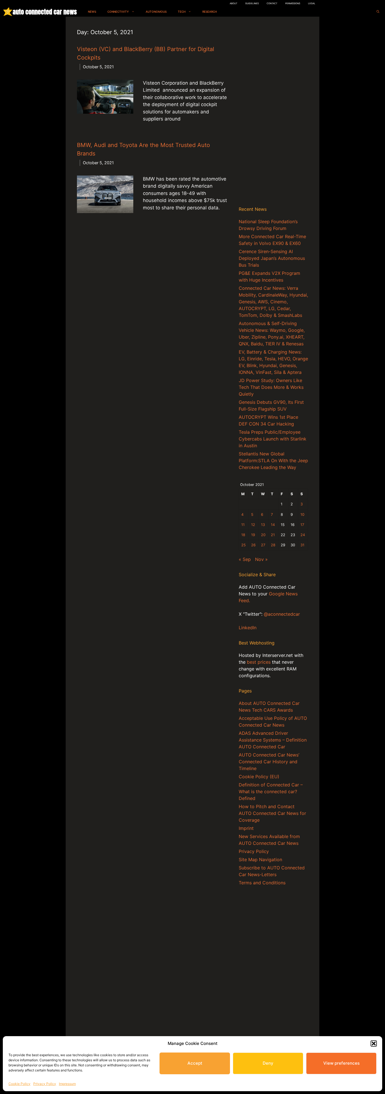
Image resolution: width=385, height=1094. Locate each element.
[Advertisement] (273, 112)
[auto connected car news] (8, 12)
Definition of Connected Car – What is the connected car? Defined (271, 791)
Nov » (261, 559)
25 (243, 545)
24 (302, 535)
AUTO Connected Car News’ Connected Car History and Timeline (269, 761)
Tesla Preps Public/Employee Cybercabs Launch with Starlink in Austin (272, 438)
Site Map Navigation (260, 859)
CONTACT (272, 3)
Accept (194, 1063)
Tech (181, 11)
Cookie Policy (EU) (259, 776)
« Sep (245, 559)
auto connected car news (45, 11)
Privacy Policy (44, 1084)
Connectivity (118, 11)
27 (263, 545)
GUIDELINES (252, 3)
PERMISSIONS (292, 3)
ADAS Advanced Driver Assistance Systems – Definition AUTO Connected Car (273, 739)
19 (253, 535)
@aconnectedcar (282, 614)
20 (263, 535)
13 (263, 525)
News (92, 11)
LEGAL (311, 3)
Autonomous (156, 11)
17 (302, 525)
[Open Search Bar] (378, 12)
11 (243, 525)
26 (253, 545)
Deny (268, 1063)
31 (302, 545)
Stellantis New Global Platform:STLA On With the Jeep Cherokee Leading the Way (273, 460)
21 (273, 535)
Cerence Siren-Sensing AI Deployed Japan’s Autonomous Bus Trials (272, 258)
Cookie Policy (19, 1084)
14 (273, 525)
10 (302, 514)
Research (209, 11)
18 (243, 535)
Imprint (246, 828)
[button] (374, 1043)
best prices (259, 662)
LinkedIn (247, 627)
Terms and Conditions (262, 882)
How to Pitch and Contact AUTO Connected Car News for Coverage (272, 813)
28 (273, 545)
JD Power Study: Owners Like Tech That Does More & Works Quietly (271, 387)
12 (253, 525)
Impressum (67, 1084)
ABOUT (233, 3)
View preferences (341, 1063)
